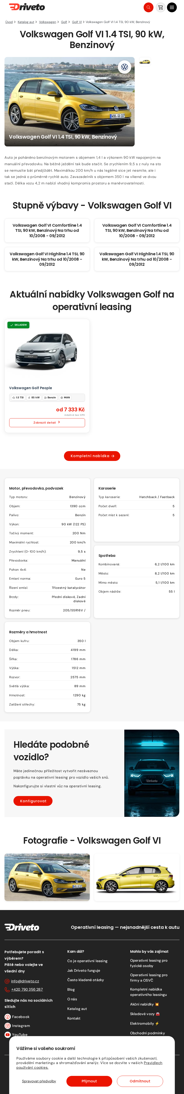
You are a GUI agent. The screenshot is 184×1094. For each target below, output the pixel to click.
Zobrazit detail (44, 423)
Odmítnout (140, 1081)
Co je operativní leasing (87, 961)
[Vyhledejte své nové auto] (148, 7)
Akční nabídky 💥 (144, 1004)
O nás (72, 999)
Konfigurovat (33, 801)
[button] (172, 7)
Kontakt (73, 1018)
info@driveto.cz (25, 981)
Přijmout (89, 1081)
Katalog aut (77, 1008)
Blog (71, 989)
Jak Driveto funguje (83, 970)
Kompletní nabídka (90, 455)
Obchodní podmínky (147, 1033)
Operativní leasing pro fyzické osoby (149, 963)
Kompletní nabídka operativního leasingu (148, 992)
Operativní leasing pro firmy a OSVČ (149, 978)
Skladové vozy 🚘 (145, 1014)
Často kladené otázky (85, 980)
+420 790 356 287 (27, 989)
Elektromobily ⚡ (144, 1023)
